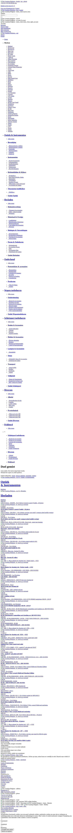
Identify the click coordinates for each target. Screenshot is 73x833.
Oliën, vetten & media (14, 212)
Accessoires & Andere (14, 185)
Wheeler (10, 131)
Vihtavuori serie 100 (14, 414)
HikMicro (10, 80)
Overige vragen (5, 782)
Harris (9, 75)
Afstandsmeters (12, 162)
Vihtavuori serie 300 (14, 415)
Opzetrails (11, 149)
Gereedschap (12, 278)
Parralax (11, 332)
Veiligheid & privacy (6, 780)
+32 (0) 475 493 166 (6, 796)
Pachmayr (10, 105)
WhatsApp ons (5, 798)
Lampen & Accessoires (15, 442)
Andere (10, 286)
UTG (9, 126)
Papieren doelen (13, 333)
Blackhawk (11, 49)
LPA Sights (11, 96)
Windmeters (12, 165)
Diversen (11, 227)
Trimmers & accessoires (15, 210)
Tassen (10, 372)
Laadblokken (12, 220)
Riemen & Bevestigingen (15, 307)
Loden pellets (12, 404)
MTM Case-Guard (13, 102)
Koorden (11, 275)
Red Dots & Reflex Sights (16, 177)
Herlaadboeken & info (14, 400)
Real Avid (10, 110)
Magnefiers (11, 179)
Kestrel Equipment (13, 160)
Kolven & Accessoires (14, 304)
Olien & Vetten (12, 285)
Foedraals (11, 371)
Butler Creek (11, 56)
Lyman (10, 97)
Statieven (11, 154)
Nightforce (11, 104)
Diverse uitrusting (13, 340)
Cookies (15, 809)
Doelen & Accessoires (14, 439)
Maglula (10, 99)
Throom (10, 330)
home (13, 476)
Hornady (10, 89)
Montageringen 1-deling (15, 146)
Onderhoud (4, 766)
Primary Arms (12, 107)
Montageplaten (12, 150)
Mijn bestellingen (5, 776)
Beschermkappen (13, 169)
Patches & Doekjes (14, 276)
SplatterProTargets (13, 115)
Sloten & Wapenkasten (15, 379)
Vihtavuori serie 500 (14, 417)
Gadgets (11, 402)
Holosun (10, 86)
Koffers (10, 369)
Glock (9, 68)
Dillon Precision (12, 59)
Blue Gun (10, 51)
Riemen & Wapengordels (15, 343)
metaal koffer (12, 367)
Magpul (10, 101)
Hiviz (9, 81)
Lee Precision (11, 93)
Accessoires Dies (13, 250)
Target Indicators (13, 328)
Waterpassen (12, 167)
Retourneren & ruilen (7, 779)
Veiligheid (11, 447)
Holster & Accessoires (14, 440)
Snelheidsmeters (13, 164)
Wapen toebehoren (6, 768)
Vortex (10, 129)
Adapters (11, 152)
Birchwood (11, 48)
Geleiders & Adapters (14, 273)
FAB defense (11, 62)
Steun (10, 443)
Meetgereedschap (13, 223)
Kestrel (10, 91)
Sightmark (11, 112)
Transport (11, 445)
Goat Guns (11, 70)
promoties (28, 476)
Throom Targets (12, 121)
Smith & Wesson (12, 113)
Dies (9, 248)
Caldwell (10, 57)
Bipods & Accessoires (14, 301)
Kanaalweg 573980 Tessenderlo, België (8, 791)
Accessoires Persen (14, 247)
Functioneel (4, 821)
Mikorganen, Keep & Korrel (16, 183)
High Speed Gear (13, 78)
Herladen (3, 764)
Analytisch (4, 824)
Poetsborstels (12, 271)
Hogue (10, 85)
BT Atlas (10, 54)
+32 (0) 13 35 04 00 (6, 795)
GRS (9, 72)
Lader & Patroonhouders (15, 345)
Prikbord (3, 772)
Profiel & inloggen (6, 777)
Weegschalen (12, 238)
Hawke (10, 76)
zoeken (34, 476)
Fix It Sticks (11, 64)
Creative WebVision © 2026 (9, 811)
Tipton (9, 123)
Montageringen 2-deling (15, 147)
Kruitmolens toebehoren (15, 235)
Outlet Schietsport (13, 448)
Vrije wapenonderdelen (15, 310)
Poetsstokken (12, 270)
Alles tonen (11, 139)
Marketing (3, 827)
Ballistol (10, 46)
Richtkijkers (12, 175)
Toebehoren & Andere (14, 252)
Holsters (11, 342)
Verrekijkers (12, 180)
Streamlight (11, 118)
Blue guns (11, 405)
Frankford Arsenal (13, 65)
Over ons (3, 8)
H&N (9, 73)
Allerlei (10, 455)
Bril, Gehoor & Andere (15, 382)
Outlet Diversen (13, 458)
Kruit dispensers (13, 234)
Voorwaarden (4, 809)
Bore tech (10, 52)
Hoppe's (10, 88)
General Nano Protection (15, 67)
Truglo (10, 125)
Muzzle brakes (12, 306)
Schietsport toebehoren (7, 769)
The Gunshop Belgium (7, 808)
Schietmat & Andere (14, 360)
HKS (9, 83)
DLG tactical (11, 60)
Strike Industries (12, 120)
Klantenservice (10, 8)
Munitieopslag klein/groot (15, 222)
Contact (17, 8)
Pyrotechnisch (12, 457)
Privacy (11, 809)
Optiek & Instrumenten (7, 763)
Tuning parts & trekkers (15, 309)
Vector (9, 128)
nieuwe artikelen (20, 476)
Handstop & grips (13, 302)
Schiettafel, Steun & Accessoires (17, 359)
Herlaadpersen (12, 245)
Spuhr (9, 117)
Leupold (10, 94)
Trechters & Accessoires (15, 237)
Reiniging (11, 213)
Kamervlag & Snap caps (15, 381)
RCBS (10, 109)
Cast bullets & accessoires (15, 225)
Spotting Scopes (13, 182)
